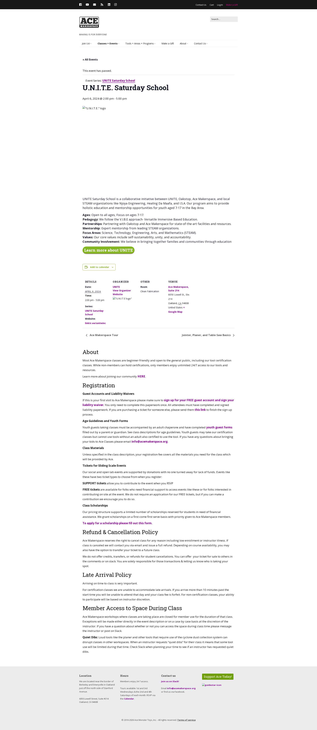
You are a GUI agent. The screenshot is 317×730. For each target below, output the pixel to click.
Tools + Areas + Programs (139, 43)
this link (200, 410)
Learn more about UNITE (108, 250)
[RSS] (102, 4)
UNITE (116, 286)
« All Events (90, 59)
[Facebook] (81, 4)
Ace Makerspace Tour (103, 335)
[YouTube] (87, 4)
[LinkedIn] (109, 4)
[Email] (94, 4)
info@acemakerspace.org (150, 441)
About (183, 43)
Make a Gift (232, 4)
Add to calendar (99, 267)
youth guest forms (219, 427)
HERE (141, 376)
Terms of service (186, 719)
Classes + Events (108, 43)
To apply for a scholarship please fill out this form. (118, 523)
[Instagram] (115, 4)
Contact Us (201, 4)
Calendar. (129, 698)
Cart (212, 4)
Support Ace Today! (218, 677)
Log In (220, 4)
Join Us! (86, 43)
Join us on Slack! (170, 681)
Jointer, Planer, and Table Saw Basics (206, 335)
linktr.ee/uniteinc (95, 323)
